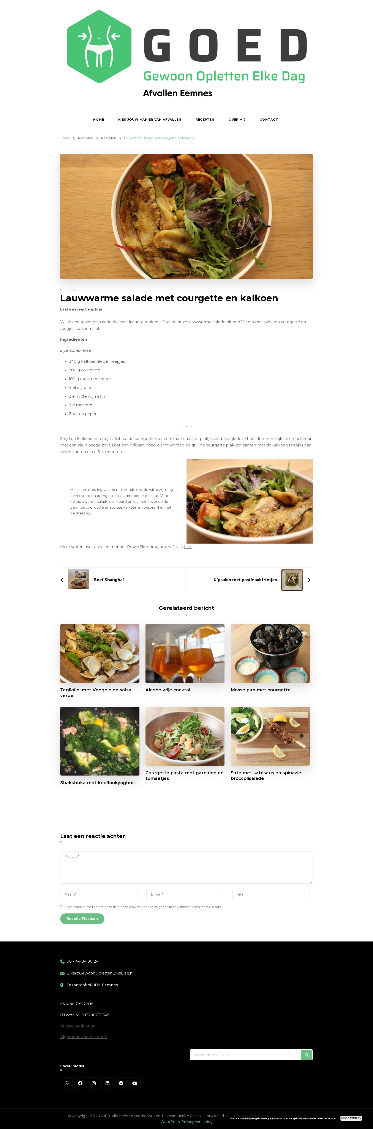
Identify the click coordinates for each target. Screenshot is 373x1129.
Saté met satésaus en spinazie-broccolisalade (267, 775)
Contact (269, 119)
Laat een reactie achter (81, 309)
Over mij (237, 119)
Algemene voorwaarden (83, 1036)
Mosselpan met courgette (261, 689)
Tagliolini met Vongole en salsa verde (95, 692)
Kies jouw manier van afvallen (149, 119)
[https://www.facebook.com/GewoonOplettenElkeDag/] (80, 1083)
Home (98, 119)
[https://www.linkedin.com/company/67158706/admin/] (107, 1083)
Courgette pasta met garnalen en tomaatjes (184, 775)
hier (188, 546)
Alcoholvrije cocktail (168, 689)
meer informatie (326, 1118)
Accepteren (351, 1118)
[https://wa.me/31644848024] (67, 1083)
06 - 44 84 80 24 (83, 961)
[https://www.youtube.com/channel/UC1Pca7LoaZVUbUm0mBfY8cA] (135, 1083)
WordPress (170, 1122)
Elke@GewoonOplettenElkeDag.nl (100, 973)
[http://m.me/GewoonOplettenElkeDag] (121, 1083)
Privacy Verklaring (78, 1026)
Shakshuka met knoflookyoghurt (98, 782)
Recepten (205, 119)
